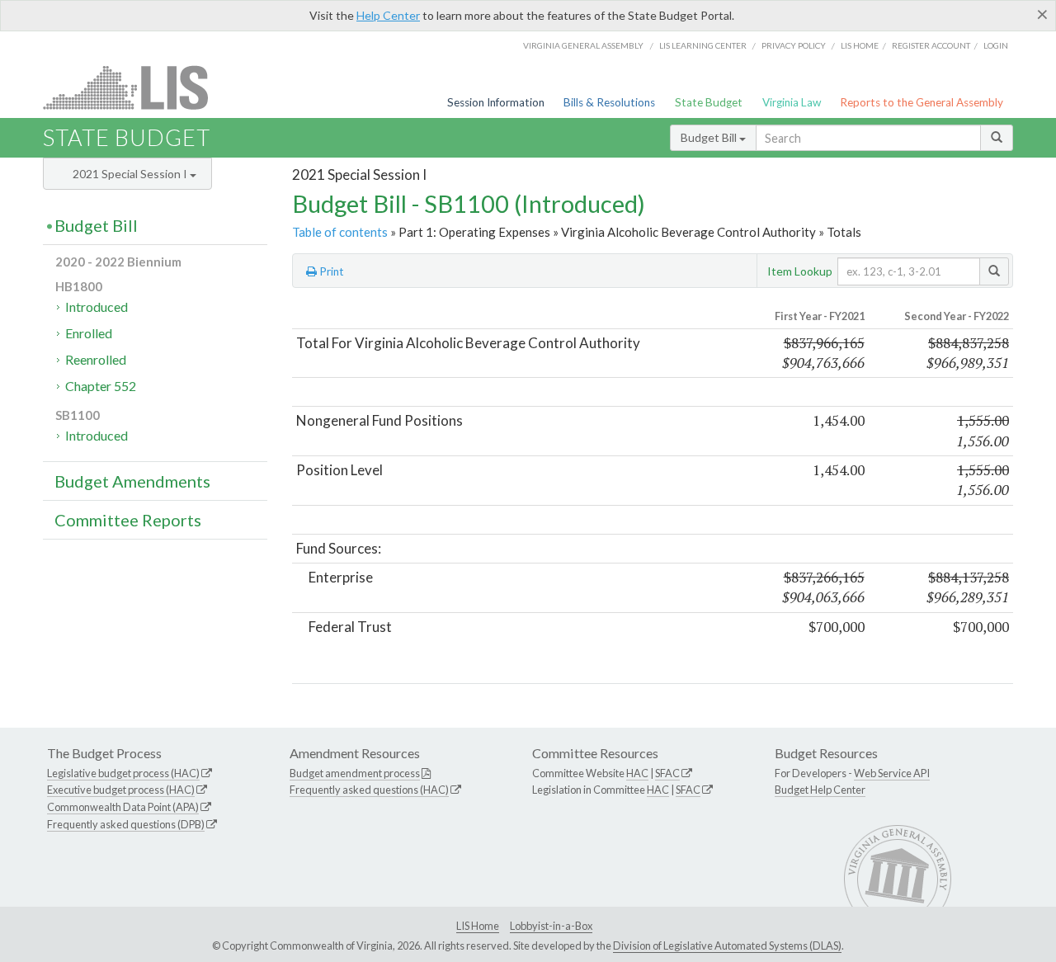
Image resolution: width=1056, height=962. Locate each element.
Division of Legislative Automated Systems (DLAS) (727, 945)
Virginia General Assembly (583, 45)
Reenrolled (95, 359)
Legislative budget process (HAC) (123, 773)
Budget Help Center (820, 789)
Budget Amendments (132, 481)
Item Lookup (799, 271)
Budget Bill (710, 137)
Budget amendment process (355, 773)
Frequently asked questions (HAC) (369, 789)
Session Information (495, 102)
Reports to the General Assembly (921, 102)
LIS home (860, 45)
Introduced (96, 306)
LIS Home (477, 925)
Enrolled (88, 333)
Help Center (388, 15)
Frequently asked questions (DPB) (126, 824)
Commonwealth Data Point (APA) (123, 806)
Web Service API (892, 773)
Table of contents (340, 231)
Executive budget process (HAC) (121, 789)
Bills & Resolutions (609, 102)
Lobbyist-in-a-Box (551, 925)
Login (995, 45)
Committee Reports (127, 520)
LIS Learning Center (703, 45)
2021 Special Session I (131, 174)
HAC (637, 773)
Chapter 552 (100, 386)
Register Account (931, 45)
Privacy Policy (793, 45)
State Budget (708, 102)
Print (330, 271)
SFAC (667, 773)
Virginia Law (791, 102)
